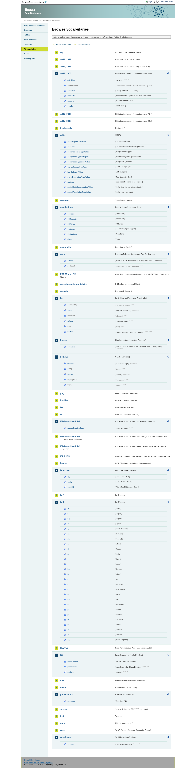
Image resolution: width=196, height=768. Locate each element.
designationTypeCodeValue (78, 162)
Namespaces (29, 58)
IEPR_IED (65, 456)
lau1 (62, 495)
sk (68, 635)
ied (61, 414)
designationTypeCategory (77, 157)
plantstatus (72, 667)
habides (64, 400)
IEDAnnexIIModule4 (70, 446)
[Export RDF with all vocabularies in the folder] (168, 73)
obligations (72, 234)
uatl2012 (70, 487)
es (68, 554)
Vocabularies (30, 49)
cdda (62, 135)
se (68, 625)
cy (68, 524)
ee (68, 544)
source (70, 374)
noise (63, 687)
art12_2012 (65, 59)
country (70, 744)
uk (68, 640)
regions (70, 182)
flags (69, 310)
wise (62, 730)
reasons (70, 101)
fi (68, 559)
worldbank (65, 737)
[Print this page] (155, 2)
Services (27, 54)
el (68, 549)
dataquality (65, 247)
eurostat (64, 291)
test (62, 716)
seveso (63, 709)
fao (61, 298)
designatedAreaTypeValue (78, 152)
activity (70, 261)
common (64, 200)
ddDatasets (72, 219)
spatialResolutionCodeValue (79, 192)
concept (70, 363)
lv (68, 594)
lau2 (62, 502)
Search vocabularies (63, 44)
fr (68, 564)
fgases (63, 340)
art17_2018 (65, 121)
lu (68, 589)
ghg (62, 393)
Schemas (28, 44)
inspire (63, 463)
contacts (70, 214)
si (68, 630)
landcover (65, 470)
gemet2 (64, 357)
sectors (70, 672)
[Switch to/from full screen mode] (158, 2)
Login (150, 2)
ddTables (71, 224)
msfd (62, 680)
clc (68, 477)
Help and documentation (34, 25)
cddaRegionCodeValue (76, 142)
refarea (70, 321)
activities (71, 80)
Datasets (28, 30)
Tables (27, 35)
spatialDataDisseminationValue (80, 187)
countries (71, 91)
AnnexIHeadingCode (75, 428)
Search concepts (84, 44)
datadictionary (67, 207)
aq (61, 52)
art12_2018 (65, 66)
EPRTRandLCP (68, 274)
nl (68, 605)
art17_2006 (65, 73)
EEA (35, 2)
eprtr (62, 254)
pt (68, 615)
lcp (61, 655)
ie (68, 574)
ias (61, 407)
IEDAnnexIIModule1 (70, 421)
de (68, 534)
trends (70, 106)
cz (68, 529)
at (68, 509)
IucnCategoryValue (75, 172)
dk (68, 539)
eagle (69, 482)
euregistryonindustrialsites (73, 284)
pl (68, 610)
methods (71, 96)
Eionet (35, 20)
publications (66, 694)
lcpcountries (72, 662)
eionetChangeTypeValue (77, 167)
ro (68, 620)
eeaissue (71, 229)
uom (62, 723)
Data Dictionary (44, 20)
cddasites (71, 147)
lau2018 (64, 648)
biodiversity (66, 128)
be (68, 514)
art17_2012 (65, 114)
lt (68, 584)
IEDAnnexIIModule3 (70, 436)
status (69, 239)
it (68, 579)
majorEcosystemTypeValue (78, 177)
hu (68, 569)
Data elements (30, 40)
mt (68, 599)
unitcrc (70, 332)
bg (68, 519)
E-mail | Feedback (32, 760)
